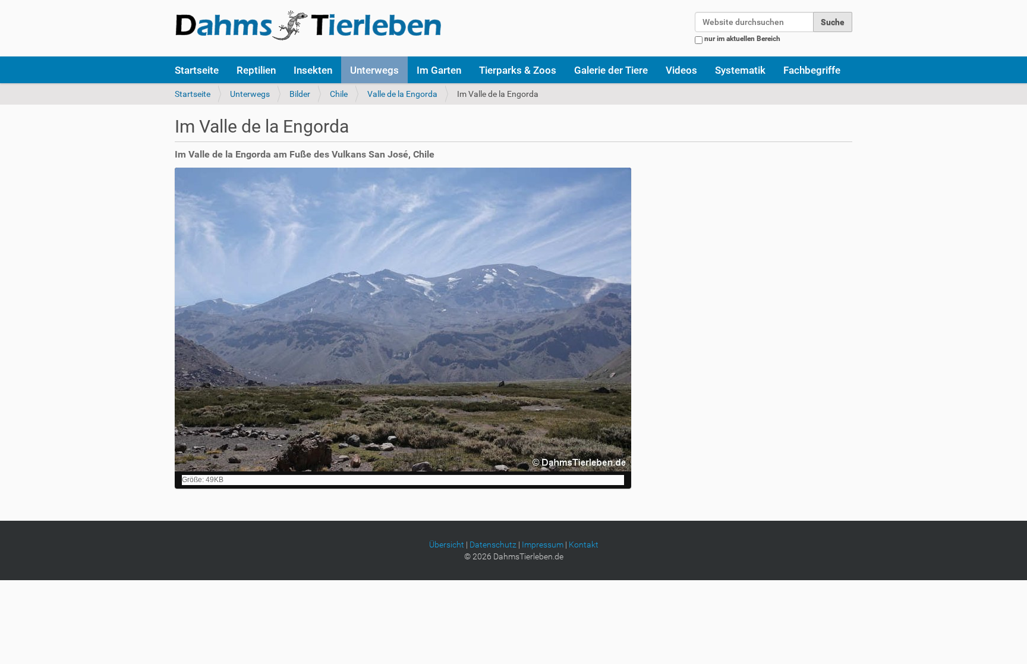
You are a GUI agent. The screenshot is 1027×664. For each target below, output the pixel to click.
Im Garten (439, 70)
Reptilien (256, 70)
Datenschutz (493, 544)
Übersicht (446, 544)
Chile (339, 94)
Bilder (299, 94)
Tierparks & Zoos (517, 70)
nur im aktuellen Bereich (742, 38)
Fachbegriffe (811, 70)
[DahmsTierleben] (308, 25)
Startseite (197, 70)
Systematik (740, 70)
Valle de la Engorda (402, 94)
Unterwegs (374, 70)
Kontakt (583, 544)
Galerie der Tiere (611, 70)
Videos (681, 70)
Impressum (542, 544)
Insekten (313, 70)
